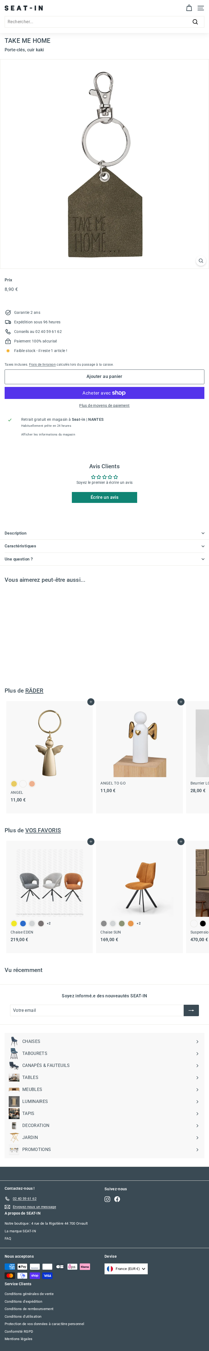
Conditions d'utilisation (23, 1316)
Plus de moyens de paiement (104, 405)
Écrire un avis (104, 497)
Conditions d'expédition (23, 1301)
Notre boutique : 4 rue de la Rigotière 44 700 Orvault (46, 1223)
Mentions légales (19, 1339)
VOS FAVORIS (43, 830)
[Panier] (189, 8)
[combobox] (104, 22)
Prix (8, 280)
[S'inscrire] (191, 1010)
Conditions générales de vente (29, 1294)
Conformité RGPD (19, 1331)
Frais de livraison (42, 364)
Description (15, 533)
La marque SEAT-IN (20, 1231)
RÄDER (34, 690)
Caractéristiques (20, 546)
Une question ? (19, 559)
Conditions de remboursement (29, 1309)
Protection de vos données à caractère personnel (44, 1324)
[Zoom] (201, 261)
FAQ (8, 1238)
